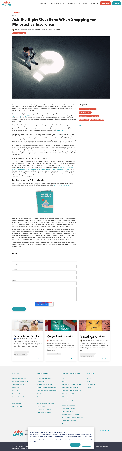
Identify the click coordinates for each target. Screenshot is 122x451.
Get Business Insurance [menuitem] (18, 384)
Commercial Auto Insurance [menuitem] (44, 400)
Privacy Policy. (81, 438)
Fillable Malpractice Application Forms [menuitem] (21, 400)
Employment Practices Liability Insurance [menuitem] (47, 390)
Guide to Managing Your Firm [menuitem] (69, 411)
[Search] (97, 3)
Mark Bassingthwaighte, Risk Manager (24, 29)
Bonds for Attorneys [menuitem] (42, 397)
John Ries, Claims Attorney (23, 338)
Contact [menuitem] (89, 387)
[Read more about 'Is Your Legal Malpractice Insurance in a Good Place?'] (61, 325)
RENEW (116, 3)
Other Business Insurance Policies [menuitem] (45, 403)
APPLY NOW (105, 3)
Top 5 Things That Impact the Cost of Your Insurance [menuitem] (72, 401)
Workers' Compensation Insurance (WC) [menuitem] (47, 387)
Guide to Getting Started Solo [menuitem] (69, 405)
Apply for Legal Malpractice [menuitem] (19, 378)
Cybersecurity (83, 119)
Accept (75, 444)
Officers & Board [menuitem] (91, 384)
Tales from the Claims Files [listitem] (21, 352)
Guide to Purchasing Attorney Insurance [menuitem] (71, 394)
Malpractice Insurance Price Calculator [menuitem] (71, 384)
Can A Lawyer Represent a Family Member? (27, 336)
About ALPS (90, 373)
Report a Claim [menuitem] (15, 387)
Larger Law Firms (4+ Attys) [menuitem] (44, 412)
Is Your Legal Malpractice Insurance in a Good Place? (60, 337)
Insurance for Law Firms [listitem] (20, 354)
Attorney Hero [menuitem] (65, 423)
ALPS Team (52, 340)
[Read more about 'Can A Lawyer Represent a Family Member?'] (27, 325)
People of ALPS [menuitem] (16, 394)
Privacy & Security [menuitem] (16, 403)
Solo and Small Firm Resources (88, 116)
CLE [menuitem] (63, 378)
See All (81, 125)
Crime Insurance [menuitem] (41, 394)
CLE (64, 3)
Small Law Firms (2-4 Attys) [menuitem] (44, 409)
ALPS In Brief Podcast (97, 119)
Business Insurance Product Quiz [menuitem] (70, 387)
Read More (39, 359)
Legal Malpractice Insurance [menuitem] (44, 378)
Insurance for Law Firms (19, 33)
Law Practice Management (87, 109)
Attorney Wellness (85, 112)
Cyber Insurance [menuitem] (41, 381)
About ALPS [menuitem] (15, 390)
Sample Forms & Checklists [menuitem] (69, 420)
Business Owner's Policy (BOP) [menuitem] (45, 384)
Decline (86, 444)
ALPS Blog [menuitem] (64, 381)
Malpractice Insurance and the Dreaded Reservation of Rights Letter (92, 337)
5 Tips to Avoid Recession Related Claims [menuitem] (72, 417)
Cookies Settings (64, 444)
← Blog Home (16, 12)
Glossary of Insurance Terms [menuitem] (19, 397)
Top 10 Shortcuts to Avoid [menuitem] (68, 408)
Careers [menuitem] (89, 378)
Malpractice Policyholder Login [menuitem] (20, 381)
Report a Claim (56, 3)
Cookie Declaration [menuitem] (17, 406)
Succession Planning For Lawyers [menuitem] (70, 414)
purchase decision (61, 130)
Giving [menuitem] (88, 381)
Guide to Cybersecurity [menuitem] (67, 397)
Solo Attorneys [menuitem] (41, 406)
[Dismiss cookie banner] (91, 430)
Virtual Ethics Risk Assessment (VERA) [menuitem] (71, 390)
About (93, 3)
